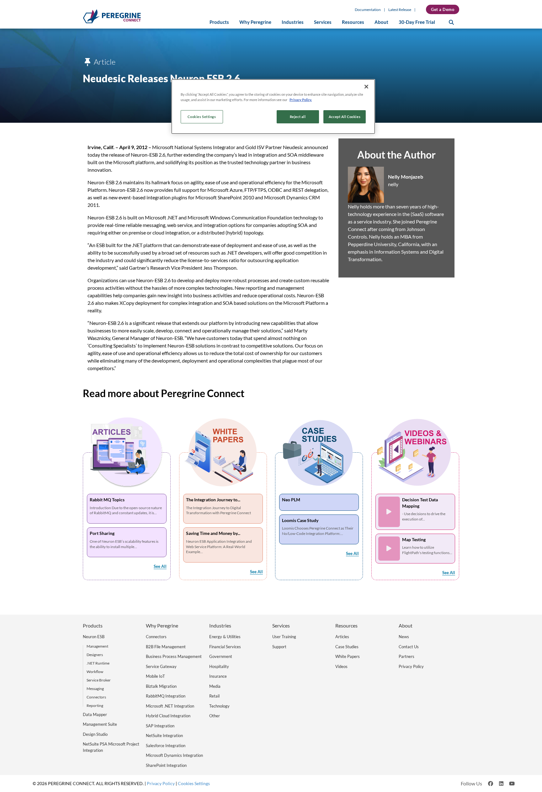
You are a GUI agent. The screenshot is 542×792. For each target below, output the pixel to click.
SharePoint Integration (166, 765)
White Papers (347, 656)
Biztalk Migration (161, 686)
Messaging (95, 688)
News (404, 636)
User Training (284, 636)
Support (279, 646)
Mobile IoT (155, 676)
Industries (293, 22)
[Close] (366, 87)
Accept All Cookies (344, 117)
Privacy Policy (411, 666)
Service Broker (99, 680)
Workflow (95, 671)
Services (323, 22)
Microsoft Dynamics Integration (174, 755)
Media (215, 686)
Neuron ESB (93, 636)
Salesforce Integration (165, 745)
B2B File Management (166, 646)
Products (219, 22)
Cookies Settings (202, 117)
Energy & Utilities (225, 636)
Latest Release (399, 9)
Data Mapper (95, 714)
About (381, 22)
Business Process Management (174, 656)
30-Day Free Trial (417, 22)
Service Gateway (161, 666)
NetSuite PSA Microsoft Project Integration (111, 747)
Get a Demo (442, 9)
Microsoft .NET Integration (170, 705)
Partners (406, 656)
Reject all (298, 117)
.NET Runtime (98, 663)
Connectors (96, 697)
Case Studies (347, 646)
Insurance (218, 676)
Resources (353, 22)
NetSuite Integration (164, 735)
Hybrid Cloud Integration (168, 715)
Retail (214, 695)
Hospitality (219, 666)
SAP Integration (160, 725)
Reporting (95, 705)
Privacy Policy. (301, 100)
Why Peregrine (255, 22)
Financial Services (225, 646)
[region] (273, 106)
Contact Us (409, 646)
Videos (341, 666)
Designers (95, 654)
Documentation (368, 9)
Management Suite (100, 724)
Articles (342, 636)
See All (160, 566)
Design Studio (95, 734)
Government (220, 656)
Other (214, 715)
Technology (219, 705)
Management (97, 646)
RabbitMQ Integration (165, 695)
